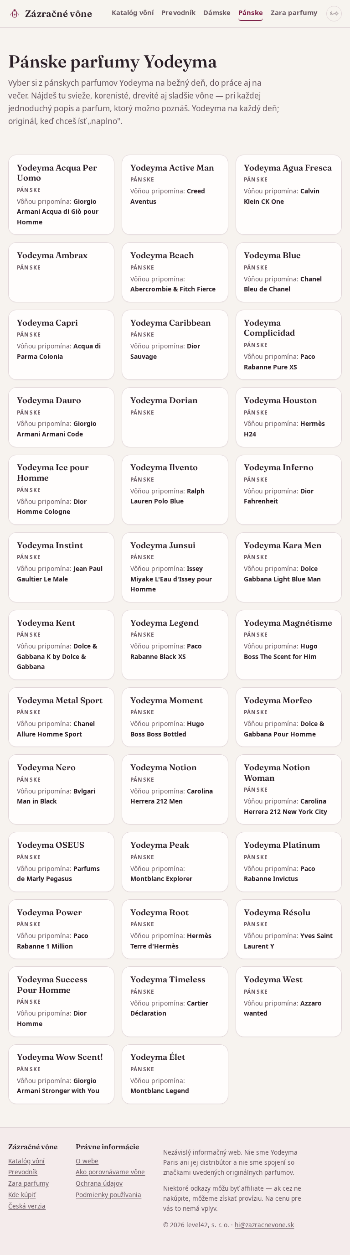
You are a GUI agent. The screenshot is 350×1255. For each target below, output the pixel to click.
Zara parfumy (294, 12)
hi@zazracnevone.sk (264, 1224)
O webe (87, 1160)
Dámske (217, 12)
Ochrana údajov (99, 1183)
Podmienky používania (108, 1194)
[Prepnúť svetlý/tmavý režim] (334, 13)
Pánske (250, 12)
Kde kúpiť (22, 1194)
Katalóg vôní (133, 12)
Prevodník (178, 12)
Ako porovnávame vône (110, 1171)
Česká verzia (27, 1206)
